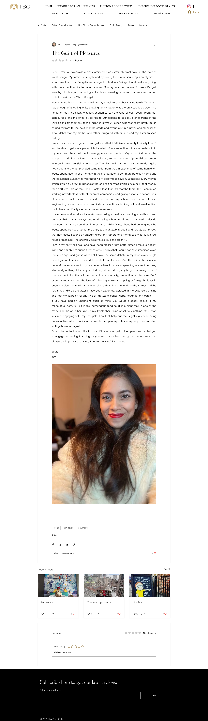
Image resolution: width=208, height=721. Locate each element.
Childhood (83, 528)
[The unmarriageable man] (104, 585)
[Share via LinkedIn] (67, 544)
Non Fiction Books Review (91, 25)
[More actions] (154, 44)
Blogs (131, 25)
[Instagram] (189, 6)
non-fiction (68, 528)
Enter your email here (50, 690)
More (141, 25)
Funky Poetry (116, 25)
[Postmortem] (58, 585)
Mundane (137, 602)
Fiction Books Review (62, 25)
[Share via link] (73, 544)
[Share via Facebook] (53, 544)
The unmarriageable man (99, 602)
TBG (24, 7)
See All (167, 569)
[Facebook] (193, 6)
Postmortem (47, 602)
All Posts (41, 25)
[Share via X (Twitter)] (60, 544)
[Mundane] (149, 585)
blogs (56, 528)
